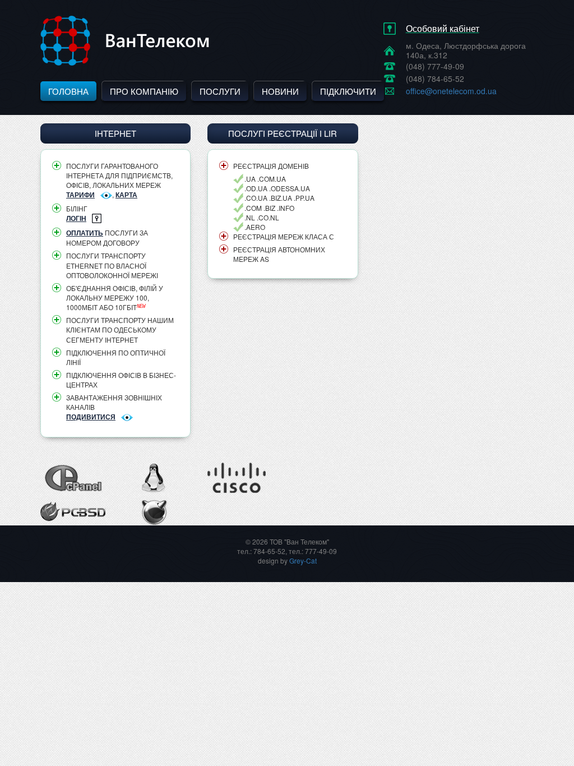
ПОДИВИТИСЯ (90, 417)
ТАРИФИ (80, 195)
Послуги (220, 91)
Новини (280, 91)
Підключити (348, 91)
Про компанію (144, 91)
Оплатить (84, 233)
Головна (68, 91)
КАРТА (126, 195)
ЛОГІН (76, 218)
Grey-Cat (303, 560)
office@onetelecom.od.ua (451, 90)
